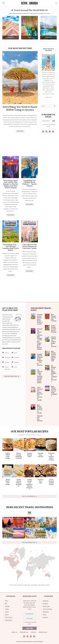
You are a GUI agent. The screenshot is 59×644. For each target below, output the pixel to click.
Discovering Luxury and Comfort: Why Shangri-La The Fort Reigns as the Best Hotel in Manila (10, 184)
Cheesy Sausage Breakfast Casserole (19, 455)
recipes (44, 78)
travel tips (52, 78)
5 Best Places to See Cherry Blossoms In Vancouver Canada (29, 246)
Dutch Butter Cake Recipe (8, 482)
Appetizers (46, 600)
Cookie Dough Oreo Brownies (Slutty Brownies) (29, 484)
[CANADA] (48, 27)
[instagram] (53, 131)
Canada (7, 609)
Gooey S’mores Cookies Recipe (51, 482)
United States (8, 620)
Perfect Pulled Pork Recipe (7, 455)
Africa (6, 600)
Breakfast (45, 603)
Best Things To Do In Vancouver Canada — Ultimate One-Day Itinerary (39, 413)
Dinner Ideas (46, 606)
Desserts (45, 617)
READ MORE (48, 97)
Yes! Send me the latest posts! (49, 125)
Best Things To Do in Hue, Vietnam (54, 318)
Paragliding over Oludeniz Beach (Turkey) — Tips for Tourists (29, 183)
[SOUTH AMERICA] (10, 27)
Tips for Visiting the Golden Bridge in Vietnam (54, 341)
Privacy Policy (43, 632)
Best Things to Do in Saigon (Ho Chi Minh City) (53, 356)
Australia (7, 606)
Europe (7, 611)
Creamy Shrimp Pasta (29, 454)
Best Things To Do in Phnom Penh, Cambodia (54, 391)
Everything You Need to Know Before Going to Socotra (20, 108)
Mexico (7, 614)
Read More (20, 131)
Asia (6, 603)
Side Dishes (46, 611)
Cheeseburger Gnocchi (40, 454)
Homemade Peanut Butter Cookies (51, 456)
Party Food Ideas (47, 609)
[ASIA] (29, 27)
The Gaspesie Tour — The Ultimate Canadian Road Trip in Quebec (10, 247)
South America (8, 617)
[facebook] (43, 131)
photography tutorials (48, 93)
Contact (33, 632)
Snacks (44, 614)
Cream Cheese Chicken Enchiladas (19, 483)
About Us (14, 632)
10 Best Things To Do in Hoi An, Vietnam (54, 329)
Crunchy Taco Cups (40, 481)
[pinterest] (46, 131)
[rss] (49, 131)
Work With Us (24, 632)
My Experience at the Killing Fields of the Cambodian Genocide (54, 373)
